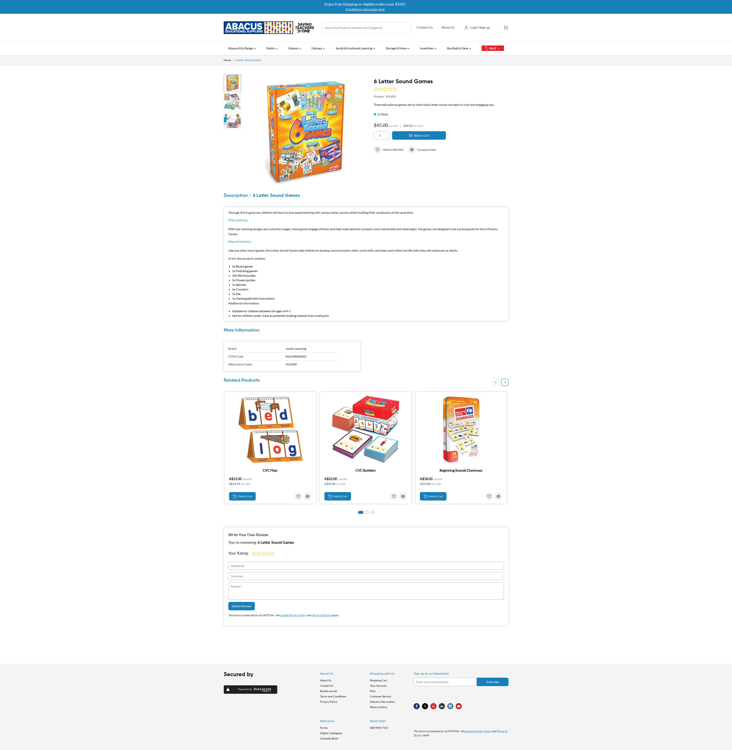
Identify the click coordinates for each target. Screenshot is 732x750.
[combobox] (365, 27)
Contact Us (425, 27)
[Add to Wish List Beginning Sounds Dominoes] (489, 496)
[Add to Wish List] (377, 149)
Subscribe (492, 682)
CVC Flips (270, 470)
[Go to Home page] (269, 27)
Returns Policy (378, 707)
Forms (324, 727)
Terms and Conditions (333, 696)
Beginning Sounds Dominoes (461, 470)
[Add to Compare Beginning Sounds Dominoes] (498, 496)
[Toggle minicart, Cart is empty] (503, 27)
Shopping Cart (378, 680)
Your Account (378, 685)
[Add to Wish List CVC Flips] (298, 496)
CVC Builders (366, 470)
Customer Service (380, 696)
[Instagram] (450, 706)
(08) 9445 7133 (379, 727)
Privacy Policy (328, 701)
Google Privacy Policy (293, 615)
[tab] (360, 512)
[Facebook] (417, 706)
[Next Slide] (504, 382)
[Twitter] (425, 706)
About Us (447, 27)
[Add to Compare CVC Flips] (307, 496)
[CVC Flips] (270, 429)
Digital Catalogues (331, 733)
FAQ (372, 691)
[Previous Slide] (496, 382)
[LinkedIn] (442, 706)
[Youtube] (459, 706)
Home (227, 60)
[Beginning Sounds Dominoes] (461, 429)
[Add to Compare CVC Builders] (403, 496)
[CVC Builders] (365, 429)
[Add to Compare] (412, 149)
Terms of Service (321, 615)
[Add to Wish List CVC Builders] (394, 496)
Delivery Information (382, 701)
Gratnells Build (329, 738)
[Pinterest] (433, 706)
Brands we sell (328, 691)
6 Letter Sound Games (248, 60)
